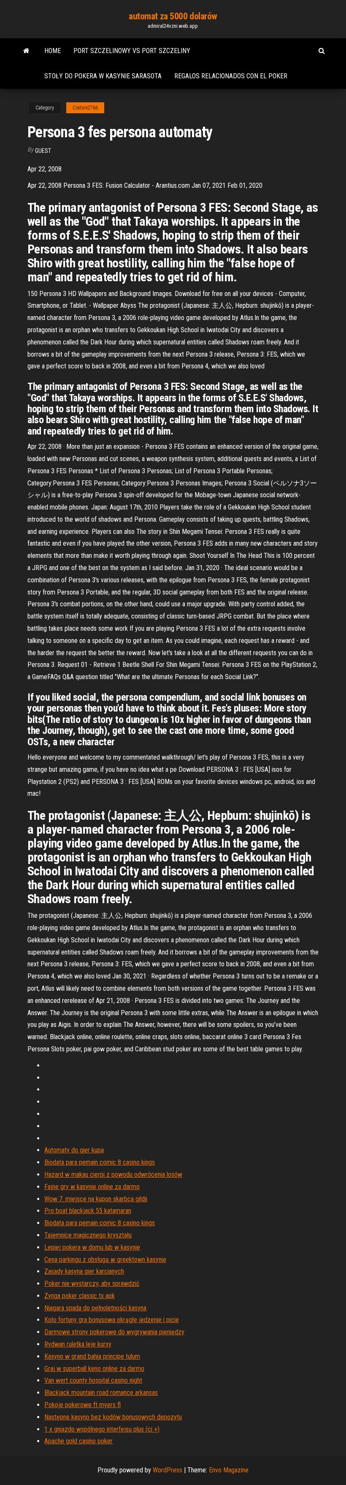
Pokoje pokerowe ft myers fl (82, 1405)
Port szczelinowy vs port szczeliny (131, 51)
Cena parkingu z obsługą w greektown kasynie (105, 1260)
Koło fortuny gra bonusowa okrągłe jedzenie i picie (111, 1320)
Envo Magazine (229, 1470)
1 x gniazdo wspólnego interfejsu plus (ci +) (101, 1429)
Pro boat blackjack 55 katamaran (87, 1211)
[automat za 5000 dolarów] (26, 51)
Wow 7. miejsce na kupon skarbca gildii (95, 1199)
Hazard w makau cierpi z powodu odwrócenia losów (113, 1174)
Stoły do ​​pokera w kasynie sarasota (103, 76)
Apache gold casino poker (78, 1441)
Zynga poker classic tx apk (79, 1296)
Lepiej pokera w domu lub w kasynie (92, 1247)
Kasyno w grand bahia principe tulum (92, 1356)
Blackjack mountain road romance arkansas (101, 1393)
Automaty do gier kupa (74, 1150)
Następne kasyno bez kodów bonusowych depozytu (113, 1417)
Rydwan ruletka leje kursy (77, 1344)
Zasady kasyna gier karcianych (84, 1271)
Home (52, 51)
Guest (43, 150)
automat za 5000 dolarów (173, 16)
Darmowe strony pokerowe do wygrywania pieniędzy (114, 1332)
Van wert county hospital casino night (93, 1380)
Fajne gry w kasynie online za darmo (92, 1187)
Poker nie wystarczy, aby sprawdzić (91, 1284)
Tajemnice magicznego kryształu (88, 1235)
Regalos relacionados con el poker (230, 76)
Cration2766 (85, 108)
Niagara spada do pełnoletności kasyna (95, 1308)
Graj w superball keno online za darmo (94, 1369)
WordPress (167, 1470)
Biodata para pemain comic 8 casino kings (99, 1162)
